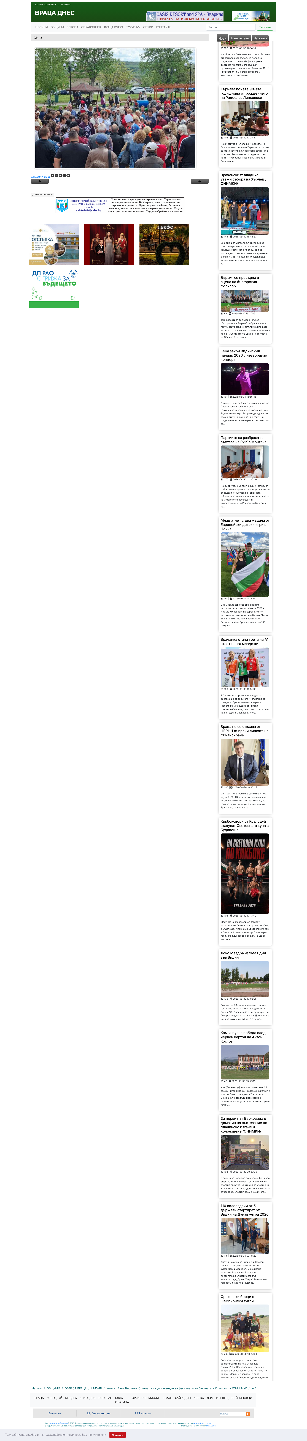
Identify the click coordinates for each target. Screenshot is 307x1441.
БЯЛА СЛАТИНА (122, 1400)
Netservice (211, 1426)
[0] (40, 181)
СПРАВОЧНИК (91, 27)
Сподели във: (40, 176)
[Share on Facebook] (52, 175)
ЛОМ (210, 1398)
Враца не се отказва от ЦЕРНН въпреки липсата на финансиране (244, 690)
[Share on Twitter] (68, 175)
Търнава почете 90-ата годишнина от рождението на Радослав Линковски (244, 53)
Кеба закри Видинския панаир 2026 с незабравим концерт (244, 315)
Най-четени (240, 38)
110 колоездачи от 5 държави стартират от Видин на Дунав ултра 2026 (245, 1169)
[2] (200, 181)
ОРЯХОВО (139, 1398)
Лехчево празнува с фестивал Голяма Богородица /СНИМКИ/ (241, 1355)
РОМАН (167, 1398)
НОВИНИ (41, 27)
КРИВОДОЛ (88, 1398)
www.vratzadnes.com (58, 1423)
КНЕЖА (199, 1398)
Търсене (265, 27)
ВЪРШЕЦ (222, 1398)
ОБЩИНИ (57, 27)
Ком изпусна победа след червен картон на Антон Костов (243, 997)
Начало (39, 5)
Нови (223, 38)
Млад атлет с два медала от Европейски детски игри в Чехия (245, 484)
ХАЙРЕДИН (183, 1398)
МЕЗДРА (71, 1398)
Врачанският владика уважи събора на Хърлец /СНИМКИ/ (243, 139)
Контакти (66, 5)
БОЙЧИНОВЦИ (241, 1398)
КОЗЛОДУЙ (54, 1398)
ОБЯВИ (148, 27)
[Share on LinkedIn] (60, 175)
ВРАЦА (39, 1398)
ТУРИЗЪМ (133, 27)
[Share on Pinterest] (64, 175)
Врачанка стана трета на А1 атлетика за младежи (244, 601)
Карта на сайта (52, 5)
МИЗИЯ (153, 1398)
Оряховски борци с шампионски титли (237, 1258)
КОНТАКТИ (163, 27)
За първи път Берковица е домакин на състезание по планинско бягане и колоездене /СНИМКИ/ (244, 1084)
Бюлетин (55, 1413)
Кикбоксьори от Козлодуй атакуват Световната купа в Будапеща (245, 785)
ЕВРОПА (72, 27)
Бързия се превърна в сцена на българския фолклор (240, 241)
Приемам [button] (117, 1435)
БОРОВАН (105, 1398)
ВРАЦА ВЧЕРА (113, 27)
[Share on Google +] (56, 175)
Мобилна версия (99, 1413)
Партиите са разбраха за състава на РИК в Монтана (243, 399)
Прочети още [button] (97, 1434)
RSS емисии (143, 1413)
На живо (260, 38)
